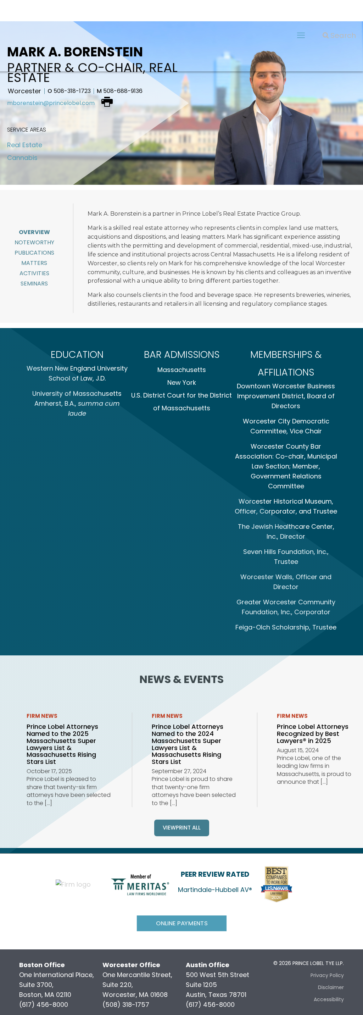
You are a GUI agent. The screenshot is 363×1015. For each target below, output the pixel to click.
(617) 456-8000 (43, 1004)
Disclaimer (331, 987)
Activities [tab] (34, 273)
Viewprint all (182, 827)
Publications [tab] (34, 253)
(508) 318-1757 (125, 1004)
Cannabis (22, 157)
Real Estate (24, 144)
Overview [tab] (34, 232)
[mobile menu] (301, 35)
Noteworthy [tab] (34, 242)
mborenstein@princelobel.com (51, 103)
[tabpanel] (222, 256)
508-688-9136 (120, 91)
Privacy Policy (327, 975)
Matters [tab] (34, 263)
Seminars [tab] (34, 283)
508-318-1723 (69, 91)
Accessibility (329, 999)
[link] (140, 884)
